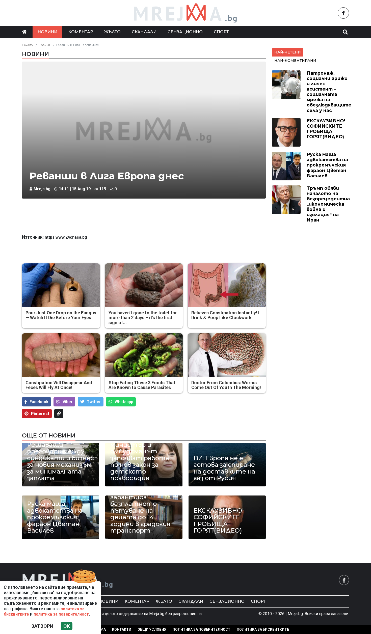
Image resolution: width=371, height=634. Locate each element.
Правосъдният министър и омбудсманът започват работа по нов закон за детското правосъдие (139, 458)
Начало (27, 45)
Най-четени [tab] (287, 52)
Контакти (121, 629)
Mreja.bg (42, 188)
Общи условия (152, 629)
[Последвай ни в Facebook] (343, 13)
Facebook (39, 401)
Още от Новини (48, 435)
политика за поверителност (61, 614)
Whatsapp (124, 401)
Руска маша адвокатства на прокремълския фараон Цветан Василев (55, 517)
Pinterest (40, 413)
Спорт (221, 32)
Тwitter (94, 401)
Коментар (80, 32)
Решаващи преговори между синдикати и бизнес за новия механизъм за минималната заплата (60, 461)
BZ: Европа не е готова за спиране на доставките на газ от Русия (224, 468)
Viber (68, 401)
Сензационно (185, 32)
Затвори (42, 626)
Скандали (144, 32)
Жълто (112, 32)
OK (66, 626)
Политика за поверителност (201, 629)
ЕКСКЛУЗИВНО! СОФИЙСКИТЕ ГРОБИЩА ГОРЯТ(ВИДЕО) (219, 520)
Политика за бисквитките (263, 629)
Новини (47, 32)
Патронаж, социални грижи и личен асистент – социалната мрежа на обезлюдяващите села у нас (329, 91)
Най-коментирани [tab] (295, 60)
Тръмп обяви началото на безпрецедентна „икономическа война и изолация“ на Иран (328, 204)
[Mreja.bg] (67, 580)
